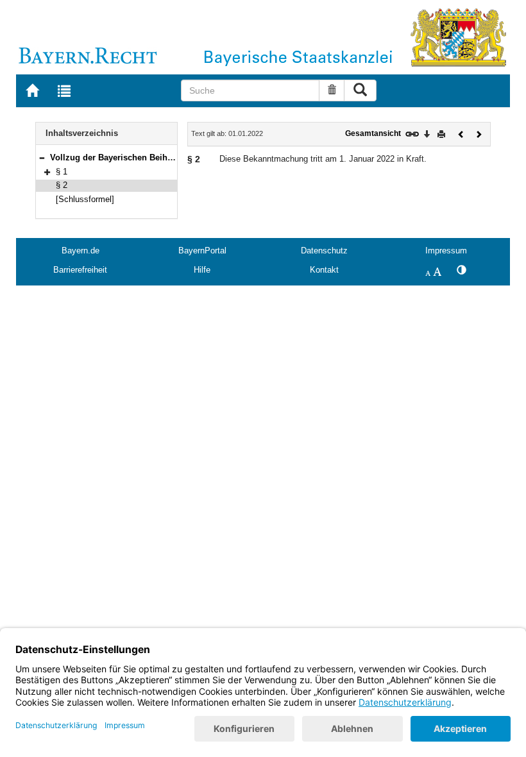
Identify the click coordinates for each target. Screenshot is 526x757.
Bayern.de (80, 250)
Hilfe (202, 270)
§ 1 (61, 171)
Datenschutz (324, 250)
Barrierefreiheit (80, 270)
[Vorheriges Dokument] (461, 133)
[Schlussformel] (85, 199)
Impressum (446, 250)
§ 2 (61, 185)
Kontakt (324, 270)
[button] (41, 157)
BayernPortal (202, 250)
